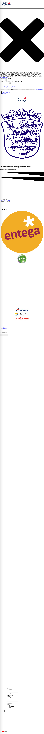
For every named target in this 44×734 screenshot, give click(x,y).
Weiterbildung (9, 697)
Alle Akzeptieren (2, 89)
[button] (22, 40)
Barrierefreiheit (4, 324)
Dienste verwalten (5, 85)
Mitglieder (11, 690)
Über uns (8, 688)
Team (10, 691)
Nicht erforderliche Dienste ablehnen (12, 89)
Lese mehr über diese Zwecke (7, 87)
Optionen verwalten (5, 84)
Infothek (8, 704)
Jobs (9, 694)
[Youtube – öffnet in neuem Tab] (4, 204)
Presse (10, 707)
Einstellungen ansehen (22, 89)
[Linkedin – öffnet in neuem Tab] (1, 204)
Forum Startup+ (10, 703)
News (10, 705)
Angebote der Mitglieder (13, 700)
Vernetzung (9, 702)
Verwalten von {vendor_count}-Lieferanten (9, 86)
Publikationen (11, 706)
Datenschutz (4, 323)
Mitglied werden (12, 693)
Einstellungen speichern (30, 89)
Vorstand (10, 689)
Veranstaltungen (10, 695)
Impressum (4, 93)
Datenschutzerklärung (6, 92)
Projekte (8, 696)
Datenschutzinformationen (4, 77)
